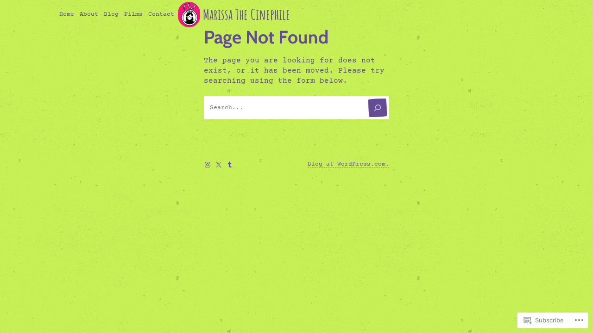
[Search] (377, 108)
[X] (218, 164)
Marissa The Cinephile (246, 14)
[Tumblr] (229, 164)
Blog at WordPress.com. (348, 164)
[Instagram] (207, 164)
